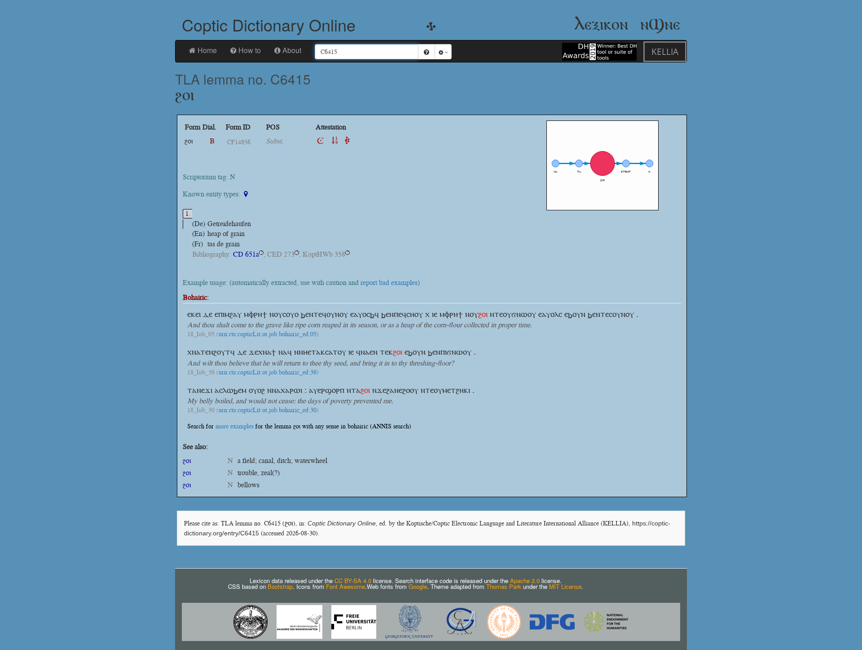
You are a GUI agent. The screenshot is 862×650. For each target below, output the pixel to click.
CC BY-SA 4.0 (352, 580)
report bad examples (389, 282)
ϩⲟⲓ (187, 460)
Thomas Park (503, 586)
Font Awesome (345, 586)
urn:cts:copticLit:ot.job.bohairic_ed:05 (268, 334)
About (291, 50)
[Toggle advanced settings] (443, 51)
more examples (235, 426)
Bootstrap (280, 586)
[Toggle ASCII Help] (426, 51)
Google (418, 586)
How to (249, 50)
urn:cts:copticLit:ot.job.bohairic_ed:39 (268, 373)
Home (207, 50)
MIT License (565, 586)
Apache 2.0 (525, 580)
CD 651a (246, 254)
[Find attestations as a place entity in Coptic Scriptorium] (247, 194)
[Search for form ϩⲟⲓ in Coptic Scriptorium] (320, 141)
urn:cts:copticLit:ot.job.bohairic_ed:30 (268, 410)
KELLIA (664, 51)
